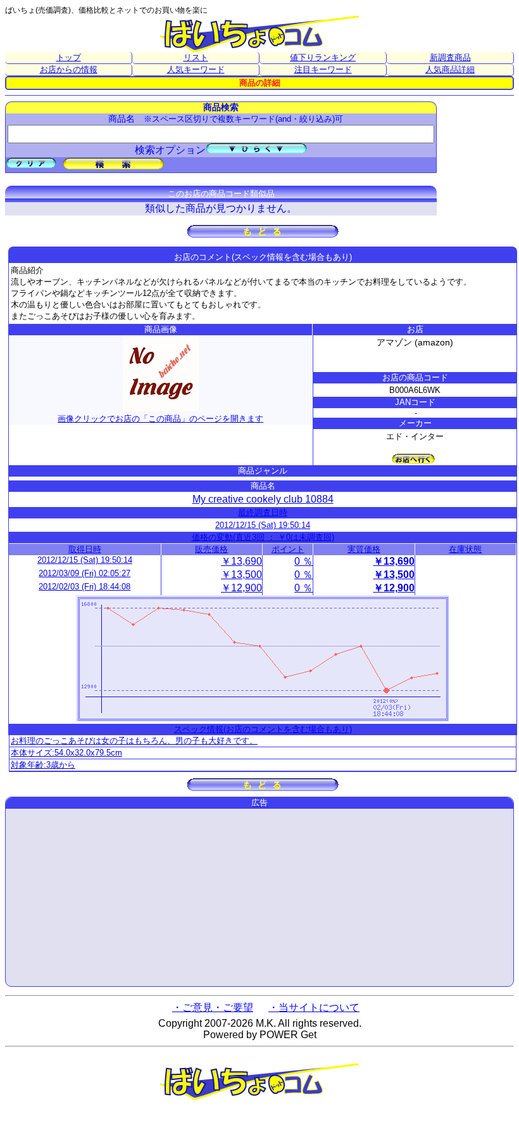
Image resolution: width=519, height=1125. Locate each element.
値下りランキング (323, 57)
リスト (196, 57)
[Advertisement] (259, 897)
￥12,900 (241, 587)
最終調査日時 (262, 512)
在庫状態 (465, 549)
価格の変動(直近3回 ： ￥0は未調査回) (263, 537)
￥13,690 (241, 561)
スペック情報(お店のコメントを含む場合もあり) (263, 729)
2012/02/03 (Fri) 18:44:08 (84, 586)
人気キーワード (196, 69)
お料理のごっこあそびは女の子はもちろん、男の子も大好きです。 (134, 740)
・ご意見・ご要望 (212, 1007)
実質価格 (363, 549)
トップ (68, 57)
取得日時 (84, 549)
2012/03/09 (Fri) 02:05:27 (84, 573)
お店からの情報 (68, 69)
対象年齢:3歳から (43, 764)
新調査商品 (450, 57)
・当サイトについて (314, 1007)
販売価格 (211, 549)
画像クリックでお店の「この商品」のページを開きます (160, 418)
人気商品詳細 (450, 69)
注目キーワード (323, 69)
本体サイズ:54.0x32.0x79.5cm (66, 752)
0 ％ (303, 561)
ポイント (288, 549)
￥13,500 (241, 574)
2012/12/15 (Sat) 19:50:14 (262, 525)
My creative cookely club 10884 (263, 499)
